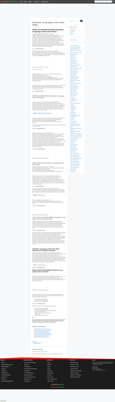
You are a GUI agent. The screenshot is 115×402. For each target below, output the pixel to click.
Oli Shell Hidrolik (27, 370)
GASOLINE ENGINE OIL (5, 366)
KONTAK (25, 1)
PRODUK (30, 1)
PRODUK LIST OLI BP (74, 368)
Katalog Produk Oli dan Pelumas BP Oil (42, 335)
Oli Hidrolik (49, 364)
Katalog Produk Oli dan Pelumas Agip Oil (42, 332)
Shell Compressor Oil (27, 379)
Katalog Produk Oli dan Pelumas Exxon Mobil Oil (43, 334)
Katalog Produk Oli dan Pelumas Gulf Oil (42, 336)
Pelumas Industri (50, 372)
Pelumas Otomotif (50, 381)
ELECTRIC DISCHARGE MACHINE (7, 381)
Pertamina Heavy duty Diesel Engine (30, 368)
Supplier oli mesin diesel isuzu (37, 342)
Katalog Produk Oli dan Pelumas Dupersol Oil (43, 333)
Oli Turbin (49, 368)
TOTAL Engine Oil (27, 381)
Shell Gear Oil (26, 364)
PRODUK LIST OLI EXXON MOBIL (76, 370)
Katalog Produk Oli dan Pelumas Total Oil (42, 331)
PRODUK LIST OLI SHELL (74, 372)
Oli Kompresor (49, 370)
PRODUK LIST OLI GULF (74, 362)
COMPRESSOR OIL (4, 372)
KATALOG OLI (36, 1)
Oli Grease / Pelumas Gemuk (52, 379)
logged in (38, 351)
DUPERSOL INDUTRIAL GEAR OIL (7, 364)
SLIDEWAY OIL (3, 370)
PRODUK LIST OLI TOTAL (74, 364)
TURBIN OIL (3, 368)
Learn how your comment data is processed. (55, 353)
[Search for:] (75, 21)
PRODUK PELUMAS (45, 1)
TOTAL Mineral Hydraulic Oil (29, 372)
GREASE (2, 362)
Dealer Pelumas (73, 29)
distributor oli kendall (36, 343)
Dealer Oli (72, 34)
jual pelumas (35, 341)
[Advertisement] (57, 10)
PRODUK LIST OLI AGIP (74, 366)
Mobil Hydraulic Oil (27, 366)
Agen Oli (71, 32)
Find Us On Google (73, 39)
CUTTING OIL (3, 379)
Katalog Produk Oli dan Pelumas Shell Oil (42, 328)
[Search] (113, 1)
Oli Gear (48, 362)
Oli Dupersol (72, 31)
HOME (21, 1)
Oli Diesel (48, 366)
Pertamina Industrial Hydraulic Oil (30, 362)
